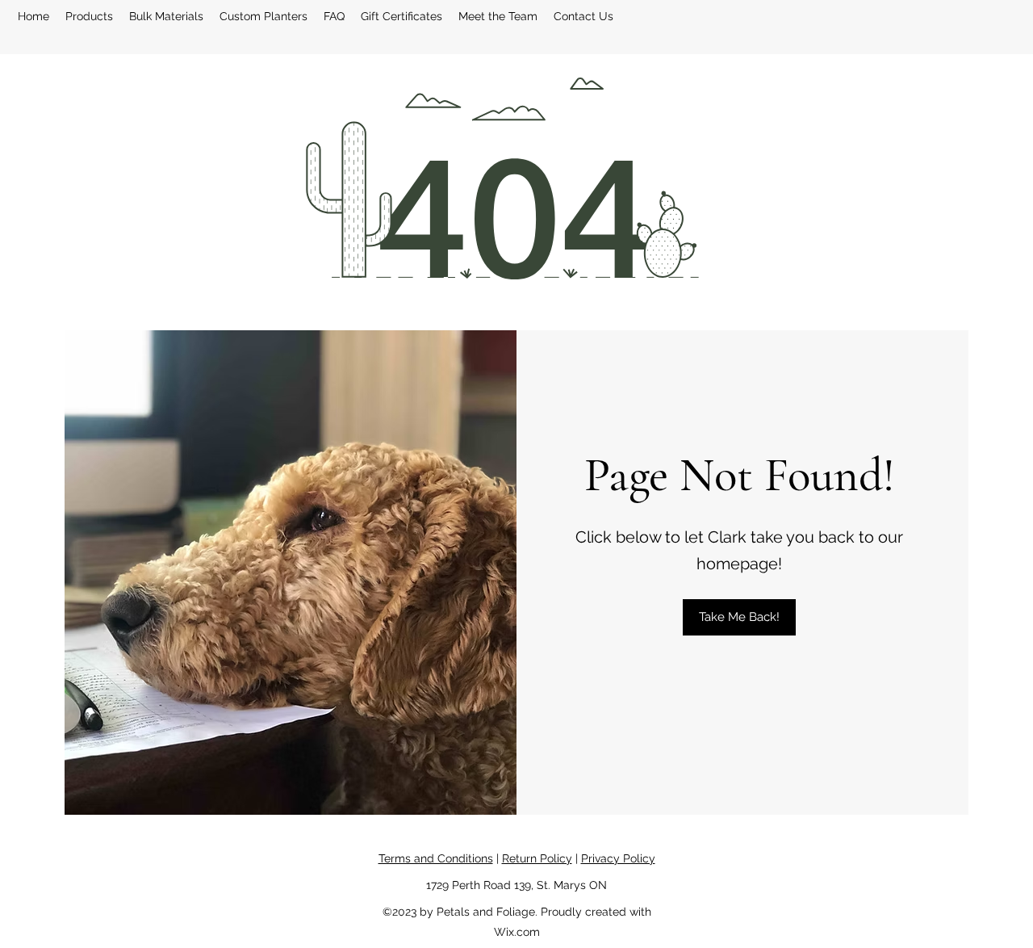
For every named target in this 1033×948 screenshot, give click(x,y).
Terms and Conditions (435, 858)
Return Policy (537, 858)
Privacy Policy (618, 858)
